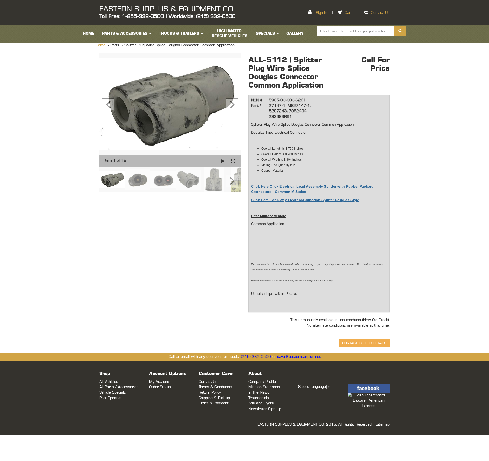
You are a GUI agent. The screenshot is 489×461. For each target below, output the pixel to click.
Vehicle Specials (112, 392)
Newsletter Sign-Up (264, 409)
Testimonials (258, 398)
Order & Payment (213, 403)
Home (101, 45)
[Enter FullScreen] (233, 161)
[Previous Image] (108, 104)
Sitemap (383, 424)
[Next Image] (232, 104)
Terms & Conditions (215, 387)
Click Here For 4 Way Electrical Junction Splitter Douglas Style (305, 200)
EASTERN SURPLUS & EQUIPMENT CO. (167, 9)
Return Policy (210, 392)
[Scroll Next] (232, 181)
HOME (88, 33)
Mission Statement (264, 387)
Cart (348, 13)
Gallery (295, 33)
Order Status (160, 387)
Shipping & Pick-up (214, 398)
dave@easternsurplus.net (298, 357)
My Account (159, 382)
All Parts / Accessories (119, 387)
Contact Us (380, 13)
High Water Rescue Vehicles (229, 33)
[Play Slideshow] (222, 161)
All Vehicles (108, 382)
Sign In (321, 13)
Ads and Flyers (261, 403)
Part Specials (110, 398)
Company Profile (262, 382)
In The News (258, 392)
